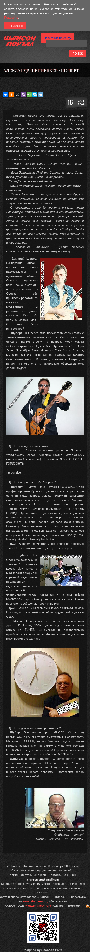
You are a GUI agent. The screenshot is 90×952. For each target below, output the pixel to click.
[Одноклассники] (11, 94)
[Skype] (34, 94)
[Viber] (23, 94)
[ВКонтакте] (5, 94)
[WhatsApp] (29, 94)
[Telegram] (40, 94)
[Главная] (20, 43)
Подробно (11, 17)
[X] (17, 94)
